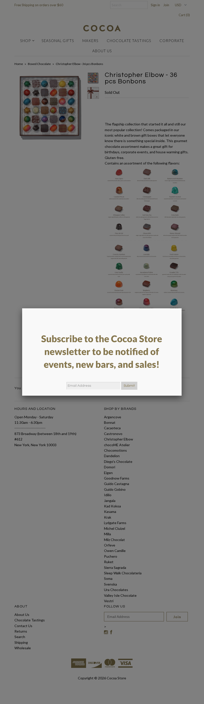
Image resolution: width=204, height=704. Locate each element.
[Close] (181, 308)
